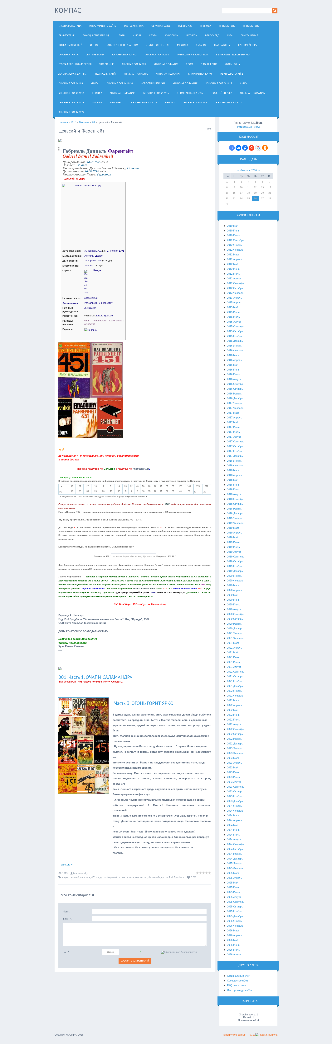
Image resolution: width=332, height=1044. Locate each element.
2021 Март (233, 642)
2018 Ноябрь (234, 508)
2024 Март (233, 815)
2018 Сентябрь (235, 499)
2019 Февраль (235, 523)
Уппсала (89, 255)
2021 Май (232, 652)
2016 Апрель (234, 360)
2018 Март (233, 470)
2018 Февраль (235, 465)
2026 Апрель (234, 935)
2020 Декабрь (235, 628)
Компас (68, 10)
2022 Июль (233, 719)
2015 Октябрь (235, 331)
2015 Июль (233, 316)
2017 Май (232, 422)
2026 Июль (233, 949)
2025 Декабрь (235, 916)
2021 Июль (233, 662)
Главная (63, 122)
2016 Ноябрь (234, 393)
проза (164, 877)
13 (262, 187)
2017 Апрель (234, 417)
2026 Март (233, 930)
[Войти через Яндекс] (251, 148)
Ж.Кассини (90, 307)
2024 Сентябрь (235, 844)
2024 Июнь (233, 829)
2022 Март (233, 700)
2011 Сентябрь (235, 240)
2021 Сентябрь (235, 671)
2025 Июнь (233, 887)
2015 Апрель (234, 302)
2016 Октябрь (235, 388)
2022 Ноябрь (234, 738)
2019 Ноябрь (234, 566)
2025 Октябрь (235, 906)
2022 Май (232, 710)
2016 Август (234, 379)
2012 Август (234, 278)
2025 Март (233, 873)
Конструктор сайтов (234, 1034)
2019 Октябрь (235, 561)
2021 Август (234, 666)
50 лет (82, 165)
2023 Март (233, 758)
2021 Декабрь (235, 686)
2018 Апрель (234, 475)
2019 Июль (233, 547)
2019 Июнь (233, 542)
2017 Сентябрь (235, 441)
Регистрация (244, 126)
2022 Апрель (234, 705)
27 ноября (112, 250)
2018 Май (232, 479)
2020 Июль (233, 604)
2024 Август (234, 839)
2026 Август (234, 954)
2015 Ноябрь (234, 336)
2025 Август (234, 897)
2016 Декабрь (235, 398)
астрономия (91, 298)
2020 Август (234, 609)
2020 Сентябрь (235, 614)
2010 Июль (233, 235)
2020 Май (232, 595)
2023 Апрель (234, 762)
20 (262, 193)
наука (65, 877)
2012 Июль (233, 273)
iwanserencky (80, 873)
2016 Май (232, 364)
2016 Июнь (233, 369)
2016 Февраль (235, 350)
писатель (85, 877)
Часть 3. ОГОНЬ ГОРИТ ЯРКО (143, 703)
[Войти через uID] (232, 148)
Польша (133, 168)
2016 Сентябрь (235, 384)
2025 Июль (233, 892)
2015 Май (232, 307)
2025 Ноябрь (234, 911)
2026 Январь (234, 921)
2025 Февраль (235, 868)
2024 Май (232, 825)
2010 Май (232, 225)
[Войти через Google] (258, 148)
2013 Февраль (235, 292)
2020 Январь (234, 575)
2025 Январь (234, 863)
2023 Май (232, 767)
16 (234, 193)
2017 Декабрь (235, 455)
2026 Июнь (233, 945)
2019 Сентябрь (235, 556)
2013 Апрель (234, 297)
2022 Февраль (235, 695)
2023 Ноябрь (234, 796)
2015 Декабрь (235, 340)
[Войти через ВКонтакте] (238, 148)
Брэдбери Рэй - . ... (91, 681)
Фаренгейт (154, 877)
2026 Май (232, 940)
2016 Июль (233, 374)
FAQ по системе (236, 985)
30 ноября (90, 250)
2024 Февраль (235, 810)
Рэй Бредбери (176, 877)
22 (227, 198)
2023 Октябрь (235, 791)
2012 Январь (234, 245)
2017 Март (233, 412)
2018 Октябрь (235, 503)
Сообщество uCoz (237, 980)
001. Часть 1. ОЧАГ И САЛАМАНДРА (95, 677)
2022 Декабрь (235, 743)
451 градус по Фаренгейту (105, 877)
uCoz (252, 1034)
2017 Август (234, 436)
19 (255, 193)
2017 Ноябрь (234, 451)
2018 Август (234, 494)
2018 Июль (233, 489)
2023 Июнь (233, 772)
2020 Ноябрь (234, 623)
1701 (99, 250)
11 (248, 187)
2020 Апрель (234, 590)
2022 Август (234, 724)
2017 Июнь (233, 427)
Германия (104, 174)
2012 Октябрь (235, 288)
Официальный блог (238, 975)
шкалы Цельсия (105, 315)
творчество (141, 877)
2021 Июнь (233, 657)
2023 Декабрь (235, 801)
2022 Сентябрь (235, 729)
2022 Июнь (233, 714)
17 (241, 193)
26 (93, 122)
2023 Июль (233, 777)
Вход (257, 126)
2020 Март (233, 585)
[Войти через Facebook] (245, 148)
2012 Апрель (234, 259)
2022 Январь (234, 690)
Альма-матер (70, 303)
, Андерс (75, 178)
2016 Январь (234, 345)
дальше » (66, 864)
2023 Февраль (235, 753)
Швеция (99, 255)
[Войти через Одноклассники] (265, 148)
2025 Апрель (234, 877)
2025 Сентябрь (235, 901)
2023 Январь (234, 748)
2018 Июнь (233, 484)
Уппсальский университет (98, 303)
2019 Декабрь (235, 571)
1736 (95, 171)
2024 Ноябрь (234, 853)
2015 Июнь (233, 312)
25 (248, 198)
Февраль (84, 122)
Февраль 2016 (248, 170)
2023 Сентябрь (235, 786)
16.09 (88, 171)
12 (255, 187)
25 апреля (90, 260)
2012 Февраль (235, 249)
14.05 (90, 162)
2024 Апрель (234, 820)
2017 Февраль (235, 408)
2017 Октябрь (235, 446)
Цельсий (74, 877)
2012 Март (233, 254)
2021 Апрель (234, 647)
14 (269, 187)
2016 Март (233, 355)
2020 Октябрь (235, 619)
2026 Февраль (235, 925)
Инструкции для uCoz (239, 990)
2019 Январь (234, 518)
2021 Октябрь (235, 676)
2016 (73, 122)
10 (241, 187)
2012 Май (232, 264)
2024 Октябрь (235, 849)
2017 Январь (234, 403)
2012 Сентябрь (235, 283)
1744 (99, 260)
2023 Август (234, 782)
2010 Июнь (233, 230)
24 (241, 198)
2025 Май (232, 882)
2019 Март (233, 527)
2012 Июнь (233, 269)
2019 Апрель (234, 532)
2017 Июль (233, 432)
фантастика (127, 877)
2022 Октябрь (235, 734)
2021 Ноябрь (234, 681)
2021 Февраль (235, 638)
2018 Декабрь (235, 513)
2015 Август (234, 321)
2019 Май (232, 537)
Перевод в (104, 468)
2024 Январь (234, 805)
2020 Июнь (233, 599)
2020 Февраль (235, 580)
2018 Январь (234, 460)
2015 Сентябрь (235, 326)
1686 (97, 162)
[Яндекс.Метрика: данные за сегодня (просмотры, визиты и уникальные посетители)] (266, 1034)
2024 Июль (233, 834)
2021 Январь (234, 633)
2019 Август (234, 551)
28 (269, 198)
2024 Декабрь (235, 858)
